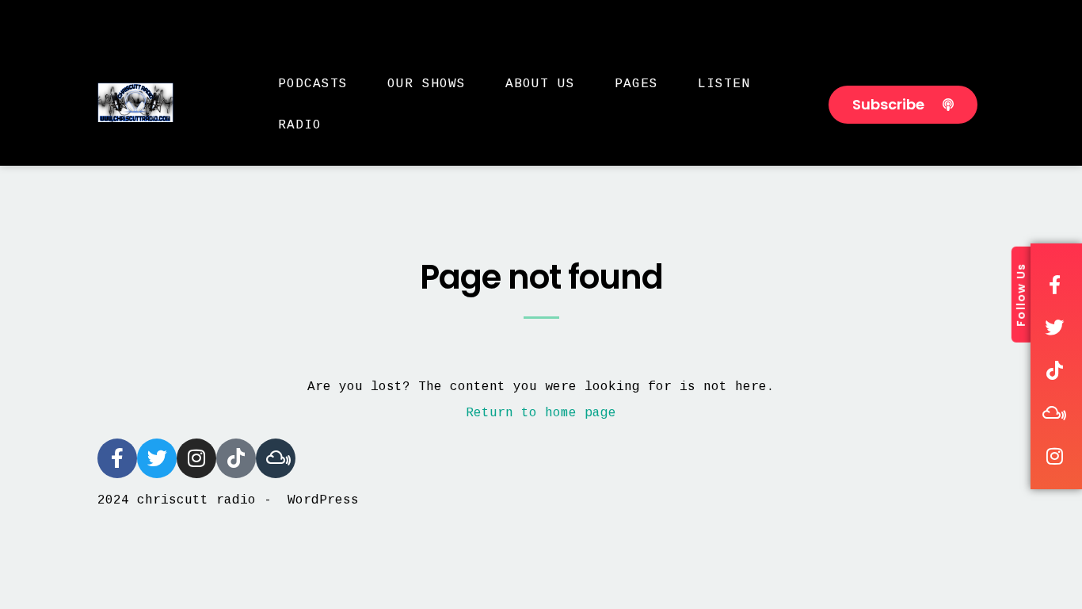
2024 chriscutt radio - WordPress (228, 500)
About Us (540, 84)
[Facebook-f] (117, 458)
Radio (300, 125)
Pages (636, 84)
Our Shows (426, 84)
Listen (724, 84)
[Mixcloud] (275, 458)
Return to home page (541, 413)
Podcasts (313, 84)
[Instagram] (196, 458)
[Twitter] (157, 458)
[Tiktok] (236, 458)
